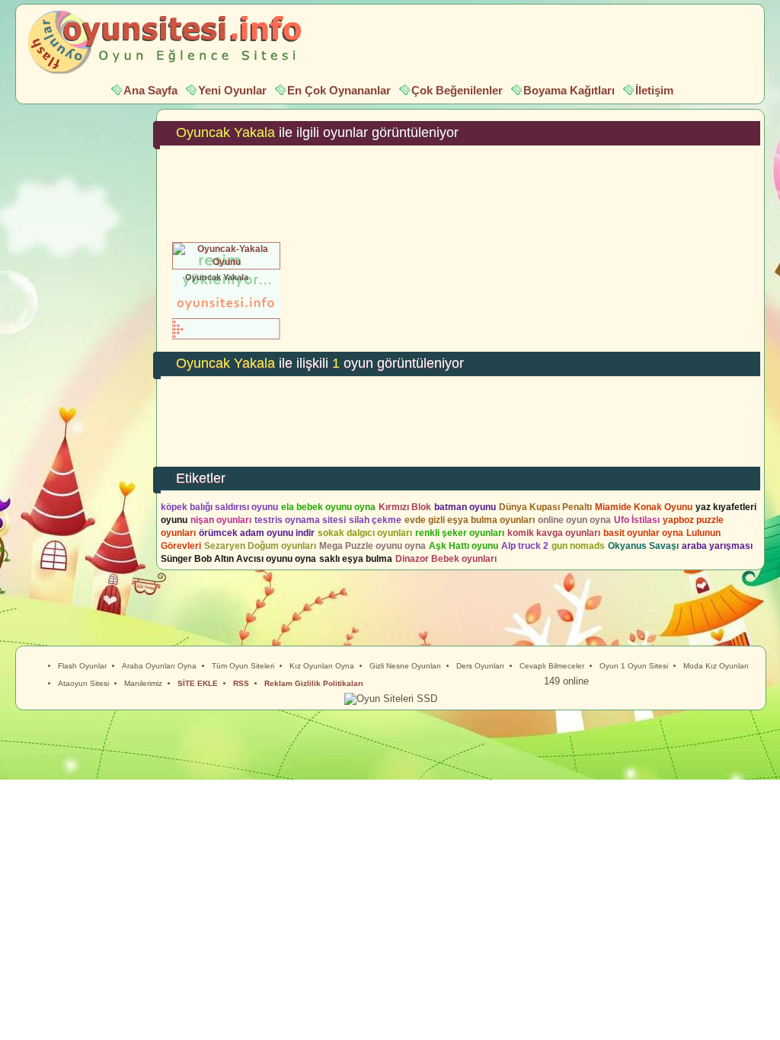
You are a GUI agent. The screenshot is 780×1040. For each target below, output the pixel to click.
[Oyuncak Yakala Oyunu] (226, 261)
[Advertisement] (461, 191)
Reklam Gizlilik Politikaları (313, 683)
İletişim (654, 90)
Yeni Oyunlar (232, 90)
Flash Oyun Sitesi (172, 42)
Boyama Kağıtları (569, 90)
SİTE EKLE (197, 683)
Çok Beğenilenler (457, 90)
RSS (241, 683)
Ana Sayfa (150, 90)
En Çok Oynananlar (339, 90)
